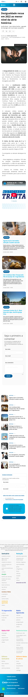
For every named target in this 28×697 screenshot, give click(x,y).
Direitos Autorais (11, 688)
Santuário (5, 554)
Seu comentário (9, 362)
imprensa (4, 582)
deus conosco (5, 663)
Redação (19, 554)
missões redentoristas (22, 643)
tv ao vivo (4, 617)
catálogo (18, 670)
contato (4, 572)
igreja (17, 566)
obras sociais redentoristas (19, 648)
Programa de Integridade (13, 685)
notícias (4, 589)
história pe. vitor (20, 633)
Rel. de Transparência (12, 682)
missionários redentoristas (19, 639)
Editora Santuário (5, 657)
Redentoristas (21, 630)
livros (3, 666)
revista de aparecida (5, 602)
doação (4, 574)
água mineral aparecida (5, 559)
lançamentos (19, 666)
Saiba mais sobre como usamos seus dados (13, 495)
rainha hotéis (5, 598)
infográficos (19, 569)
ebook (17, 668)
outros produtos (6, 668)
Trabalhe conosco (11, 676)
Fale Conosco (21, 688)
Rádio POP (6, 630)
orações (18, 575)
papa (17, 578)
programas (19, 624)
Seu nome (7, 349)
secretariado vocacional (19, 651)
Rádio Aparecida (20, 612)
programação (5, 615)
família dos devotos (7, 576)
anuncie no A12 (21, 582)
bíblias (3, 661)
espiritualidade (20, 564)
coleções (18, 663)
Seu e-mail (8, 356)
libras (17, 571)
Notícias (4, 9)
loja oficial (4, 587)
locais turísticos (6, 585)
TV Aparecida (7, 611)
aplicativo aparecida (21, 556)
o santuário (5, 594)
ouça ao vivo (19, 617)
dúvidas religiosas (21, 562)
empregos (4, 633)
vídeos (3, 605)
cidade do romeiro (6, 562)
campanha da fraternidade (19, 559)
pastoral (4, 596)
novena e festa (6, 592)
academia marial (6, 556)
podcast (18, 620)
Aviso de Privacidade (12, 679)
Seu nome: (6, 482)
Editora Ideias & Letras (21, 657)
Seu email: (5, 489)
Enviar (8, 376)
